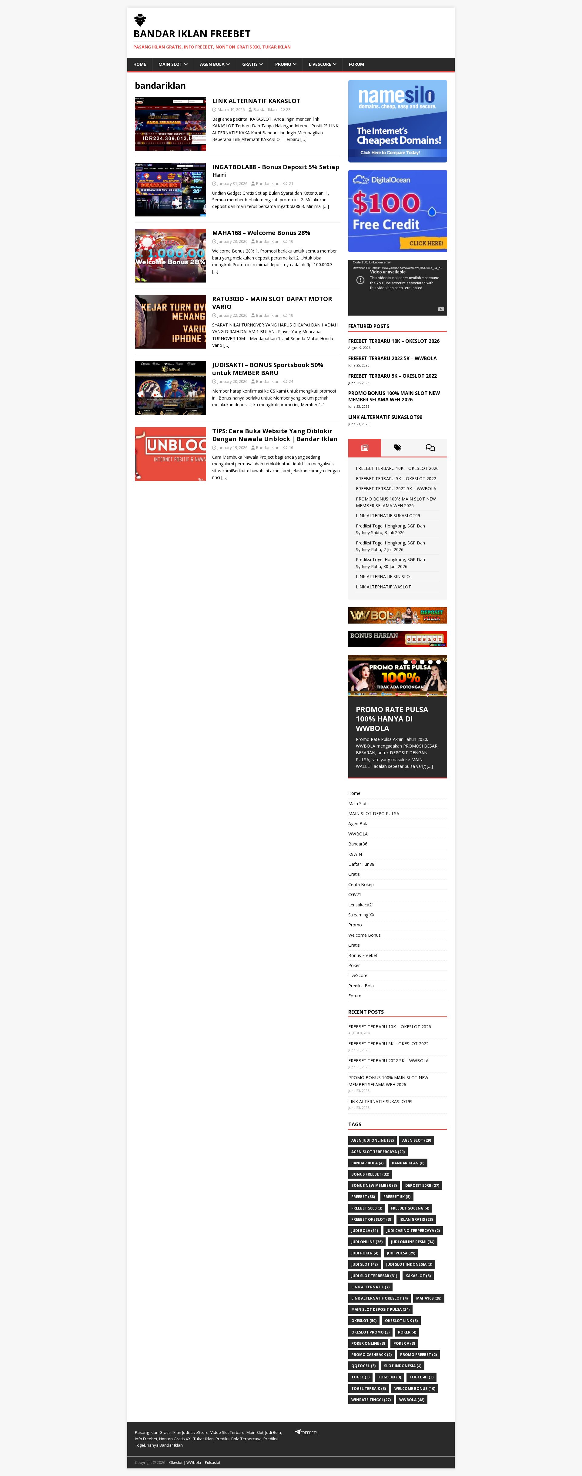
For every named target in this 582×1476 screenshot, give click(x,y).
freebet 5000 (366, 1208)
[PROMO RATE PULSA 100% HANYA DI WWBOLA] (397, 676)
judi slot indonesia (409, 1264)
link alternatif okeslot (379, 1298)
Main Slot (170, 64)
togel (360, 1377)
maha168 (428, 1298)
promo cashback (371, 1354)
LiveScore (320, 64)
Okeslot (175, 1462)
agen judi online (372, 1140)
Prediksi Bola (361, 986)
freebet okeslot (371, 1219)
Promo (283, 64)
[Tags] (397, 448)
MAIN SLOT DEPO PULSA (373, 813)
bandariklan (408, 1163)
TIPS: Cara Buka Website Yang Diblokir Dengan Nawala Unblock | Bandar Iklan (275, 435)
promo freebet (418, 1354)
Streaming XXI (362, 915)
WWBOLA (358, 834)
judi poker (364, 1253)
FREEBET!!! (310, 1432)
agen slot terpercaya (378, 1151)
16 (291, 447)
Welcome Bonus (364, 935)
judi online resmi (412, 1241)
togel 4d (421, 1377)
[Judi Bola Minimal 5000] (397, 620)
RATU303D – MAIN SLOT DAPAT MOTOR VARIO (272, 303)
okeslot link (401, 1320)
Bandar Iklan (265, 109)
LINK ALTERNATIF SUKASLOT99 (388, 515)
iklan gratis (416, 1219)
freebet (363, 1196)
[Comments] (430, 448)
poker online (368, 1343)
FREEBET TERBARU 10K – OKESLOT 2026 (397, 468)
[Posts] (364, 448)
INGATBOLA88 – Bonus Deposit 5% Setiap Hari (275, 171)
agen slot (416, 1140)
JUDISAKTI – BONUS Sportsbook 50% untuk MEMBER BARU (267, 369)
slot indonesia (402, 1365)
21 (291, 183)
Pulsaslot (212, 1462)
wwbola (411, 1399)
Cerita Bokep (361, 884)
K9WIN (355, 854)
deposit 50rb (422, 1185)
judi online (367, 1241)
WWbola (193, 1462)
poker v (404, 1343)
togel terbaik (368, 1388)
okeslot (363, 1320)
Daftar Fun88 (361, 864)
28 (288, 109)
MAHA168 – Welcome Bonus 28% (261, 233)
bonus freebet (370, 1174)
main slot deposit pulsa (380, 1309)
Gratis (250, 64)
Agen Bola (212, 64)
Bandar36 (357, 844)
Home (139, 64)
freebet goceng (410, 1208)
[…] (303, 139)
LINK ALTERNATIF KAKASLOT (256, 101)
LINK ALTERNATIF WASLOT (383, 587)
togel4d (389, 1377)
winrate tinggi (371, 1399)
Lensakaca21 (361, 905)
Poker (354, 965)
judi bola (364, 1230)
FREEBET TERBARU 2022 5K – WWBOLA (396, 488)
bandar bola (367, 1163)
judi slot (364, 1264)
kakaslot (418, 1275)
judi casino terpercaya (413, 1230)
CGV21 (354, 894)
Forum (356, 64)
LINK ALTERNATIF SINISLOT (384, 576)
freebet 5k (396, 1196)
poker (407, 1332)
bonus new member (374, 1185)
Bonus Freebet (362, 955)
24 (291, 381)
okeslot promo (370, 1332)
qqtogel (363, 1365)
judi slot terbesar (374, 1275)
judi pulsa (401, 1253)
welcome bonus (414, 1388)
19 (291, 241)
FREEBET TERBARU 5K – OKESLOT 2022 (396, 478)
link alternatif (370, 1287)
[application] (397, 287)
